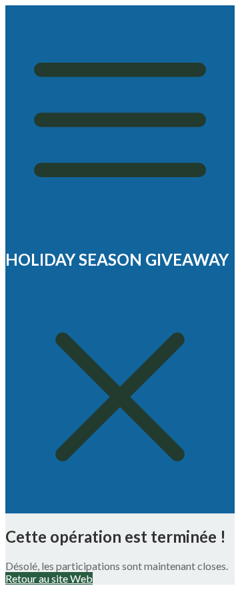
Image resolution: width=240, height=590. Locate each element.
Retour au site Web (49, 578)
